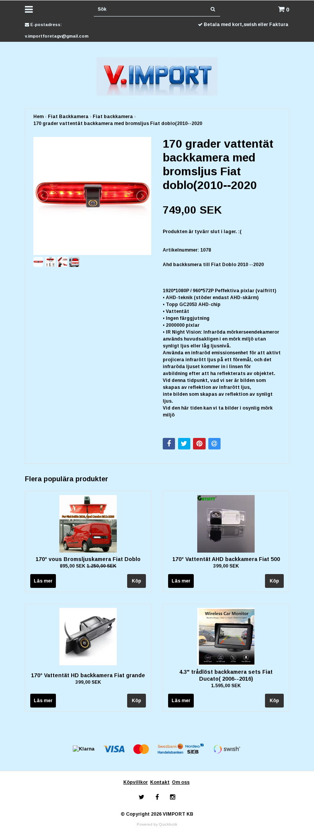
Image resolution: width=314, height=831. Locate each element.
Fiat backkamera (113, 116)
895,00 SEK (88, 566)
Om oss (181, 782)
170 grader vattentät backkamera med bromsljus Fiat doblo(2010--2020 (117, 123)
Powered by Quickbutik (157, 824)
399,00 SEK (226, 566)
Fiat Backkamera (68, 116)
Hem (38, 116)
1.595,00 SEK (226, 685)
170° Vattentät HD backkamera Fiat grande (88, 675)
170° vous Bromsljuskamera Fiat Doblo (88, 559)
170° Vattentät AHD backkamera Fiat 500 (226, 559)
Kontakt (160, 782)
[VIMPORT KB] (157, 76)
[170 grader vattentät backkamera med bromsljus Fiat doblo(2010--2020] (92, 196)
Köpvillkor (135, 782)
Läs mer (43, 581)
